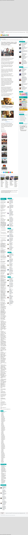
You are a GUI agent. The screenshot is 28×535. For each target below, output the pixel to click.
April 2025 (2, 424)
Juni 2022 (2, 450)
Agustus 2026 (2, 412)
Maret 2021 (2, 461)
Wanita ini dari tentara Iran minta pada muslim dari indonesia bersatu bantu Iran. (4, 498)
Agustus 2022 (2, 448)
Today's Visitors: (22, 116)
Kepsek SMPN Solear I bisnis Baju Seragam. (11, 274)
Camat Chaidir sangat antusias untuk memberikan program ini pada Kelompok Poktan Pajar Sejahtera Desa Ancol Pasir (11, 219)
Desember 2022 (3, 445)
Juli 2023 (2, 440)
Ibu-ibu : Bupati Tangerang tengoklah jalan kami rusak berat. (24, 51)
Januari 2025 (2, 426)
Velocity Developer (13, 515)
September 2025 (3, 420)
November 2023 (3, 437)
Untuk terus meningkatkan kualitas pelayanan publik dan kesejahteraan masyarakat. (11, 183)
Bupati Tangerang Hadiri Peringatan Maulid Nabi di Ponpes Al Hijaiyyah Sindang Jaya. (3, 471)
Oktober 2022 (2, 447)
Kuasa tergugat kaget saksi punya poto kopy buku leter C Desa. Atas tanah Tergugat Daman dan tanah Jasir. (11, 285)
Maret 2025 (2, 425)
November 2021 (3, 455)
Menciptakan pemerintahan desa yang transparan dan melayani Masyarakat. (11, 248)
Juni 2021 (2, 459)
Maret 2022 (2, 452)
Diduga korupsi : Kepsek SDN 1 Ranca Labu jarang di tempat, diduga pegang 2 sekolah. (15, 32)
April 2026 (2, 415)
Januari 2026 (2, 417)
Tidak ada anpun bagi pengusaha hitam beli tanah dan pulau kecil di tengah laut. (4, 508)
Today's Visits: (21, 115)
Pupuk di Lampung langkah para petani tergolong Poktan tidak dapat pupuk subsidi (11, 207)
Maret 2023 (2, 443)
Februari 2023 (2, 444)
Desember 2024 (3, 427)
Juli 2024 (2, 431)
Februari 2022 (2, 453)
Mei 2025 (2, 423)
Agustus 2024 (2, 430)
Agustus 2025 (2, 421)
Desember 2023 (3, 436)
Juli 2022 (2, 449)
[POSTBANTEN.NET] (5, 35)
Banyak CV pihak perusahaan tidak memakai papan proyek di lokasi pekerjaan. (3, 481)
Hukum (4, 170)
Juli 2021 (2, 458)
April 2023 (2, 442)
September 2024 (3, 429)
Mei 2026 (2, 414)
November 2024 (3, 428)
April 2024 (2, 433)
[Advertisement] (14, 6)
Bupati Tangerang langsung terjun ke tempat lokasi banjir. (24, 84)
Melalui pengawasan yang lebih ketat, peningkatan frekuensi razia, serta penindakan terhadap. (15, 183)
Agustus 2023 (2, 439)
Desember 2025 (3, 418)
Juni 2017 (2, 462)
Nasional (6, 170)
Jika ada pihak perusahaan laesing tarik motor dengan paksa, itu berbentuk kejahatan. (3, 478)
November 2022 (3, 446)
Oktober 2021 (2, 456)
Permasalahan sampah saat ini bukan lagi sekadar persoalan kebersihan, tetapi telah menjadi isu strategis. (4, 492)
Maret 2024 (2, 434)
